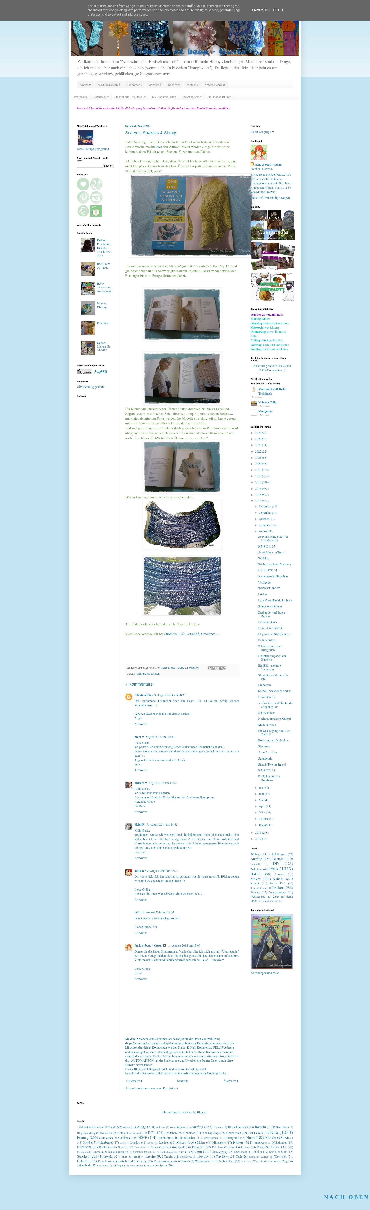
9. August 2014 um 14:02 (161, 783)
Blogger (202, 1112)
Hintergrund (231, 1137)
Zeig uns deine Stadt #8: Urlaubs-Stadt (273, 538)
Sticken (257, 1152)
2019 (258, 470)
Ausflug (256, 858)
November (265, 512)
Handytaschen (210, 1138)
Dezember (265, 506)
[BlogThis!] (213, 668)
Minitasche (219, 1142)
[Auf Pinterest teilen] (224, 668)
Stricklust (170, 633)
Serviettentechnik (166, 1152)
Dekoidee (256, 869)
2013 (258, 832)
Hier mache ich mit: (219, 96)
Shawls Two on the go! (272, 764)
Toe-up (202, 1156)
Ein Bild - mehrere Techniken (269, 667)
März (262, 812)
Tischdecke (186, 1156)
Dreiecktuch (233, 1133)
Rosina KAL (278, 883)
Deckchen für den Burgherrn (269, 778)
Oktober (264, 519)
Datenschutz (101, 96)
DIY (276, 863)
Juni (262, 794)
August (263, 531)
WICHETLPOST (269, 588)
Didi (137, 912)
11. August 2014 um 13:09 (183, 945)
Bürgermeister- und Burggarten (270, 648)
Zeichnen (273, 1161)
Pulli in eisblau (267, 640)
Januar (263, 825)
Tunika (252, 1156)
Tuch (239, 1156)
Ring (247, 1147)
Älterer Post (231, 1081)
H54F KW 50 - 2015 (103, 265)
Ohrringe (107, 1147)
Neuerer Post (134, 1081)
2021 (258, 457)
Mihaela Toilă (267, 402)
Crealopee (208, 633)
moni (138, 737)
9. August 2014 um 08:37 (170, 695)
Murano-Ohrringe (102, 305)
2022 (258, 451)
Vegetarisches (277, 892)
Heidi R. (140, 824)
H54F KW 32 (266, 697)
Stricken (155, 673)
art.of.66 (192, 633)
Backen (218, 1127)
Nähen (278, 878)
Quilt (181, 1147)
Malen (201, 1142)
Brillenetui (106, 1133)
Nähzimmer (279, 1142)
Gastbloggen (106, 1138)
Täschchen (280, 1156)
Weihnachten (226, 1161)
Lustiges (164, 1142)
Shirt (181, 1152)
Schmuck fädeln (258, 888)
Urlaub (82, 1160)
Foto (273, 868)
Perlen (154, 1147)
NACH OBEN (346, 1197)
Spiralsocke (240, 1152)
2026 (258, 433)
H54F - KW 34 (267, 570)
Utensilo (102, 1161)
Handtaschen (188, 1137)
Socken (196, 1151)
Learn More (259, 10)
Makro (256, 878)
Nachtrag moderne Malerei (274, 718)
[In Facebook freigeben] (221, 668)
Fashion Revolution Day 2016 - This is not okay (104, 247)
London (279, 874)
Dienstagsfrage (211, 1133)
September (265, 525)
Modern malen (267, 725)
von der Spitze (158, 1165)
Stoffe (272, 1152)
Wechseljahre (258, 896)
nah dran (102, 1165)
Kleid (86, 1142)
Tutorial (263, 1156)
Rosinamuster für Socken (273, 740)
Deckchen (170, 1133)
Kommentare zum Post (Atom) (159, 1088)
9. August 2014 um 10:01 (157, 737)
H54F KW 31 (266, 770)
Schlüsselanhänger (118, 1152)
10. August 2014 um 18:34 (157, 912)
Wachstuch (184, 1161)
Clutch (121, 1133)
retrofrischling (144, 695)
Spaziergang (219, 1152)
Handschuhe (165, 1137)
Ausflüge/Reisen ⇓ (109, 84)
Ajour (126, 1127)
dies (159, 146)
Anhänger (161, 1127)
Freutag (83, 1137)
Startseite (85, 84)
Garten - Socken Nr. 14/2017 (104, 346)
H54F (142, 1137)
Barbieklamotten (238, 1127)
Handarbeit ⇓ (134, 84)
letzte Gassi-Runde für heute (275, 600)
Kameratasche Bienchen (273, 576)
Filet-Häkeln (255, 1133)
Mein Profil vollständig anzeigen (270, 197)
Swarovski (106, 1156)
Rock (260, 1147)
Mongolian (265, 411)
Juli (261, 788)
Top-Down (222, 1156)
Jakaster (140, 870)
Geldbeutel (124, 1137)
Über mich (174, 84)
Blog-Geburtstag (86, 1133)
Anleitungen (142, 673)
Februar (264, 819)
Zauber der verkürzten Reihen (271, 614)
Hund (250, 1137)
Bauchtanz (282, 1127)
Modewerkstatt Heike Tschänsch (272, 391)
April (262, 806)
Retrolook (217, 1147)
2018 (258, 476)
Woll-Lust (264, 558)
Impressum (81, 96)
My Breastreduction (164, 96)
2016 (258, 488)
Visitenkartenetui (163, 1161)
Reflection (198, 1147)
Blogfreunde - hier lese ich (130, 96)
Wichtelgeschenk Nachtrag (274, 564)
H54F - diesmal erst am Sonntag (104, 287)
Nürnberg (84, 1146)
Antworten (141, 724)
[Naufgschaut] (273, 239)
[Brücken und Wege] (273, 269)
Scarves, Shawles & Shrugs (274, 691)
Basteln (278, 858)
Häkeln (256, 873)
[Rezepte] (273, 300)
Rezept (255, 883)
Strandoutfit (265, 758)
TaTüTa (136, 1156)
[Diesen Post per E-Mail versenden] (210, 668)
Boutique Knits (267, 622)
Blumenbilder (266, 712)
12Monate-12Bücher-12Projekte (96, 1127)
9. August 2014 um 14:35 (162, 824)
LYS (182, 633)
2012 (258, 839)
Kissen (289, 1137)
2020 (258, 464)
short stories (270, 901)
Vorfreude (264, 582)
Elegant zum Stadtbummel (274, 634)
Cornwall (255, 863)
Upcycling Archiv (192, 96)
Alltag (255, 853)
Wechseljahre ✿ (215, 84)
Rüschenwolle (84, 1152)
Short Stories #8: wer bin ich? (273, 677)
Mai (261, 800)
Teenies (255, 892)
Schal (98, 1152)
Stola (284, 1152)
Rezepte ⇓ (155, 84)
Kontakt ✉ (192, 84)
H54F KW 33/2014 (270, 628)
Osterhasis (103, 323)
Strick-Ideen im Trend (271, 552)
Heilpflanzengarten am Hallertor (272, 657)
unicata (139, 783)
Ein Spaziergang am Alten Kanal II (274, 732)
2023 (258, 445)
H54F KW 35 (266, 546)
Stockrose (264, 746)
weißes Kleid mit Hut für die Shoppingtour (275, 705)
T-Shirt (123, 1156)
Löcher (262, 594)
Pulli (168, 1147)
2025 (258, 439)
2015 (258, 495)
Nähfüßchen (260, 1142)
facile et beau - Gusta (148, 945)
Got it (278, 10)
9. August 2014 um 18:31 (162, 871)
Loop (150, 1142)
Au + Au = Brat (268, 752)
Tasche (150, 1156)
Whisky (245, 1161)
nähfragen (118, 1165)
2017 (258, 482)
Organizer (123, 1147)
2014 (258, 501)
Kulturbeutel (105, 1142)
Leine (123, 1142)
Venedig (141, 1161)
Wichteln (258, 1161)
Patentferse (139, 1147)
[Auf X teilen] (217, 668)
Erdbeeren (264, 685)
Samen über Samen (270, 606)
